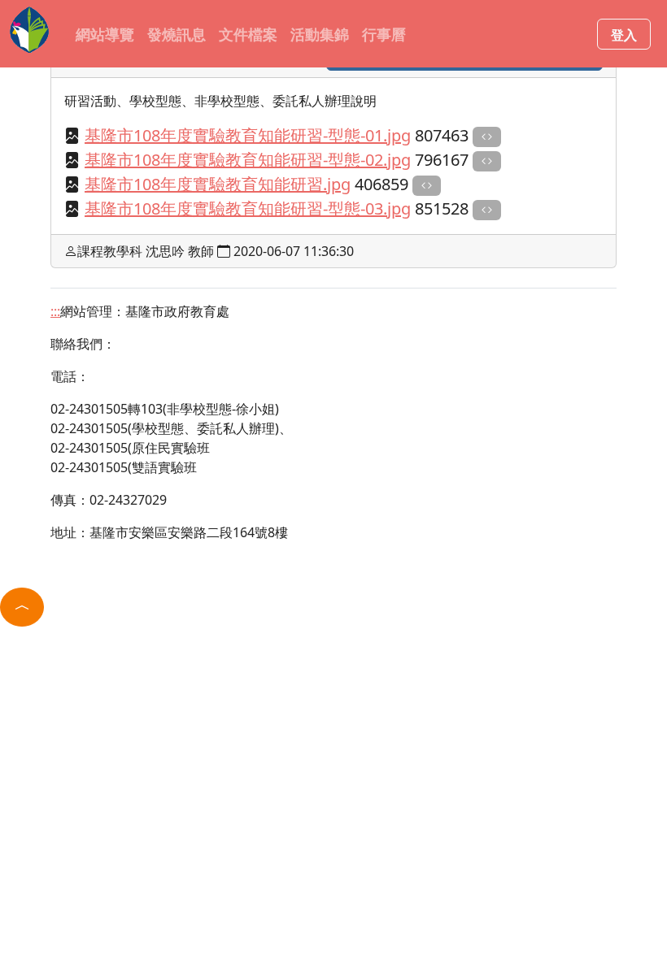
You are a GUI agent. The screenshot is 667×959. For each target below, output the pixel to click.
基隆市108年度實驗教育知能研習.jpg (218, 184)
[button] (22, 607)
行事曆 (384, 33)
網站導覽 (105, 33)
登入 (624, 34)
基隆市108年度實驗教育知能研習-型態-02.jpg (248, 160)
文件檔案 (248, 33)
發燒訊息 (176, 33)
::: (65, 34)
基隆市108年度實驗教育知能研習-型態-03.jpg (248, 208)
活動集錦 (319, 33)
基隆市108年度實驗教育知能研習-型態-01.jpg (248, 135)
